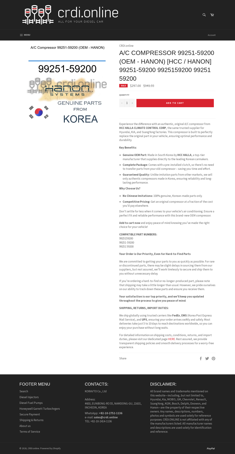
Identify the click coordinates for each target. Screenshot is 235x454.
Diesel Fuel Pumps (31, 403)
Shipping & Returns (31, 420)
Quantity (124, 95)
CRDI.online (33, 448)
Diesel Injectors (29, 397)
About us (25, 426)
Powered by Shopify (50, 448)
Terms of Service (29, 431)
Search (23, 391)
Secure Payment (29, 414)
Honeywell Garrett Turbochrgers (39, 409)
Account (212, 35)
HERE (171, 339)
